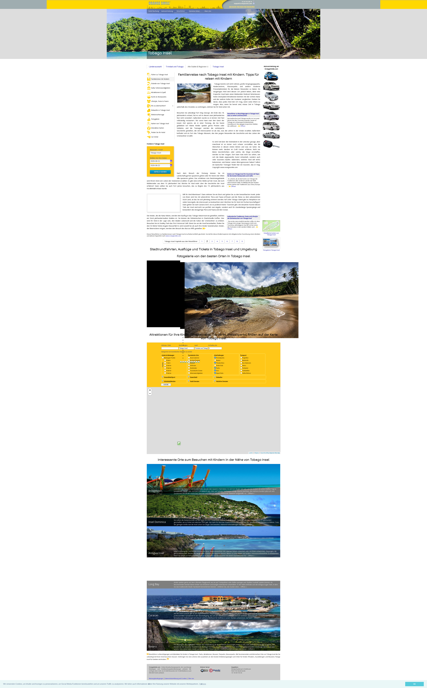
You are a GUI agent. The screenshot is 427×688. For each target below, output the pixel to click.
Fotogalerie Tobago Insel (271, 250)
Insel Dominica (157, 522)
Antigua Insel (156, 553)
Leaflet (251, 453)
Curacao (153, 615)
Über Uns (207, 11)
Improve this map (275, 453)
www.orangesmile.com (173, 236)
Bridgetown (155, 491)
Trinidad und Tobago (175, 66)
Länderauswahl (155, 66)
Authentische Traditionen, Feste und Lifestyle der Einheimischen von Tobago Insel (242, 217)
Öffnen (242, 126)
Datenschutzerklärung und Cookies (176, 678)
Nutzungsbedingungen (156, 678)
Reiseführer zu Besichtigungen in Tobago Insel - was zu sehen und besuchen (243, 114)
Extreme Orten (194, 11)
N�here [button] (202, 684)
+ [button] (150, 390)
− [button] (150, 393)
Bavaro (152, 646)
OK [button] (414, 684)
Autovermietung (167, 11)
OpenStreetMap (265, 453)
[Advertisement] (193, 155)
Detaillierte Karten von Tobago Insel (271, 234)
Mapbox (257, 453)
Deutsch (273, 53)
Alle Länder (275, 11)
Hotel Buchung (153, 11)
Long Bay (153, 584)
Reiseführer (181, 11)
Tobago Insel (218, 66)
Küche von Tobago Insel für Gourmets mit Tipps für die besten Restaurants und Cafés (243, 175)
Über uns (191, 678)
